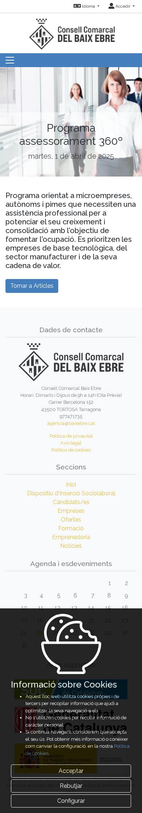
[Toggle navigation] (10, 60)
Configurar (71, 800)
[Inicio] (71, 30)
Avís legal (71, 443)
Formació (71, 528)
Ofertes (71, 519)
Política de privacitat (71, 436)
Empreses (71, 510)
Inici (71, 484)
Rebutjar (71, 785)
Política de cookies (71, 450)
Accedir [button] (122, 6)
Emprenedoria (71, 537)
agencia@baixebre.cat (71, 423)
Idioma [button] (88, 6)
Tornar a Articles (32, 285)
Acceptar (71, 770)
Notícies (71, 545)
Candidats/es (71, 502)
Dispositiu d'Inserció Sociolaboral (71, 493)
